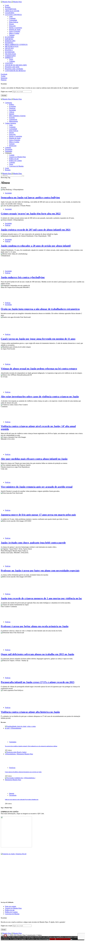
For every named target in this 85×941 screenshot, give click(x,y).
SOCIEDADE (10, 52)
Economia (12, 106)
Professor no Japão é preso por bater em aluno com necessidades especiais (40, 570)
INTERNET (9, 43)
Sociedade (12, 110)
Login (7, 5)
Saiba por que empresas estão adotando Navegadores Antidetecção (21, 799)
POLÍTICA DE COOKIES (14, 69)
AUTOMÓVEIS (10, 9)
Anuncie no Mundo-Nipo (17, 157)
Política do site (14, 159)
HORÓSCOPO (10, 41)
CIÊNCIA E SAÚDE (12, 11)
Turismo (12, 35)
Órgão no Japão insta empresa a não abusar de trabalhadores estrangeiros (40, 309)
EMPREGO (9, 57)
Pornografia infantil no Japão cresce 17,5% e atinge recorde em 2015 (37, 682)
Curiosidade (13, 20)
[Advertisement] (42, 884)
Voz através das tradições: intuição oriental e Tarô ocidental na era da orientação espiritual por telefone (31, 746)
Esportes (12, 117)
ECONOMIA (9, 37)
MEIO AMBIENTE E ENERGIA (16, 44)
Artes (11, 16)
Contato (11, 155)
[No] (71, 939)
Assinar (4, 95)
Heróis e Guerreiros (15, 28)
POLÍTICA (9, 50)
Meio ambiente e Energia (17, 116)
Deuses (11, 24)
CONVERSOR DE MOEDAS (15, 71)
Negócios (12, 108)
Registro (7, 7)
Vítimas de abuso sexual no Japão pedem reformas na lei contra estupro (39, 368)
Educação (12, 26)
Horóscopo (12, 146)
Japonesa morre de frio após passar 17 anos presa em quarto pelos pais (38, 514)
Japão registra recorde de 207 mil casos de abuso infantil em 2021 (35, 229)
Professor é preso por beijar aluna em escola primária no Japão (34, 626)
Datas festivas (13, 22)
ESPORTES (9, 39)
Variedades (12, 742)
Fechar (52, 939)
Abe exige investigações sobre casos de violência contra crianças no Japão (40, 396)
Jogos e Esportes (14, 31)
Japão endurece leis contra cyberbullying (23, 277)
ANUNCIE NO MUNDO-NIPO (16, 65)
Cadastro (12, 61)
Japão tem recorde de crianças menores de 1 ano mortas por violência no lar (41, 598)
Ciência (11, 112)
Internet (11, 114)
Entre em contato (10, 906)
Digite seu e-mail (6, 91)
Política (11, 104)
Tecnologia (12, 795)
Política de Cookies (15, 160)
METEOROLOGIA (11, 46)
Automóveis (13, 119)
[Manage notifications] (5, 935)
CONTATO (9, 63)
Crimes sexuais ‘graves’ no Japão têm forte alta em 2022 (31, 213)
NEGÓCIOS (9, 48)
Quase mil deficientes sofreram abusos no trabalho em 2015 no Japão (37, 654)
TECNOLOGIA (10, 54)
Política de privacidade (63, 939)
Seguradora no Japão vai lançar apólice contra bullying (30, 197)
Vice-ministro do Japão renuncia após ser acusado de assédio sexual (36, 486)
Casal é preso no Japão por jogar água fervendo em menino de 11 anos (38, 338)
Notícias (7, 225)
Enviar (3, 929)
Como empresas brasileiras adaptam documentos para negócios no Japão (23, 771)
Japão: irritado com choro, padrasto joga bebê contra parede (33, 542)
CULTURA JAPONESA (13, 14)
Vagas (11, 59)
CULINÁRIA (9, 13)
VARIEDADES (10, 56)
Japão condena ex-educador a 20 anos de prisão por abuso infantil (36, 245)
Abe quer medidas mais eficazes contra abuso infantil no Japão (34, 458)
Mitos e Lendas (14, 33)
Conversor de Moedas (16, 166)
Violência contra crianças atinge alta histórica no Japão (30, 712)
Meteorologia (13, 121)
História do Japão (15, 29)
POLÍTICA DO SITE (12, 67)
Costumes (12, 18)
